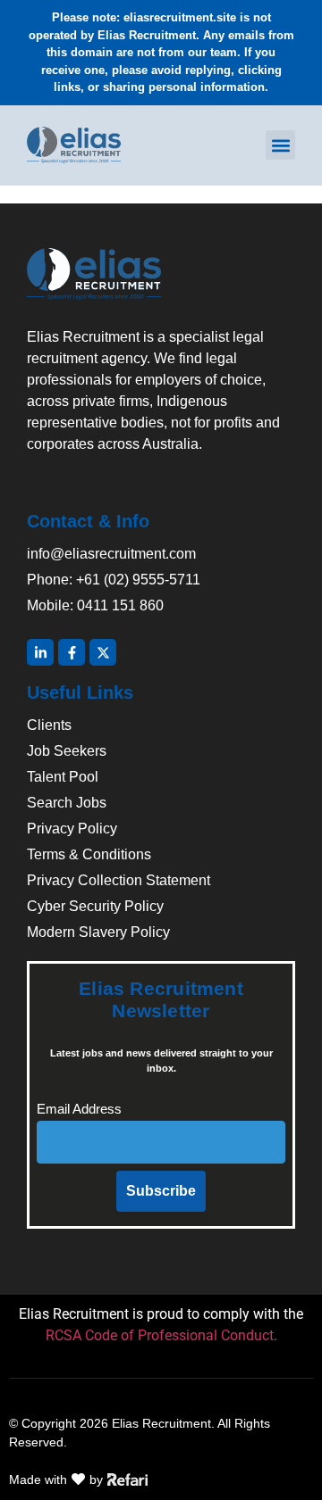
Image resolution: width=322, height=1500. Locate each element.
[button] (280, 145)
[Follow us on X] (102, 652)
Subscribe (161, 1190)
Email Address (79, 1108)
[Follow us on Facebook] (71, 652)
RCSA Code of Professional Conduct (160, 1335)
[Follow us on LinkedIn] (40, 652)
